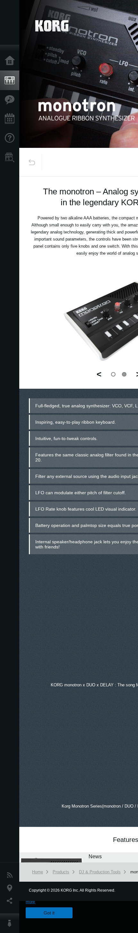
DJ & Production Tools (100, 871)
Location (11, 888)
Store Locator (11, 157)
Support (11, 138)
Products (11, 80)
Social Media (11, 901)
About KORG (11, 923)
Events (11, 119)
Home (11, 61)
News (11, 875)
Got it (49, 912)
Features (11, 99)
